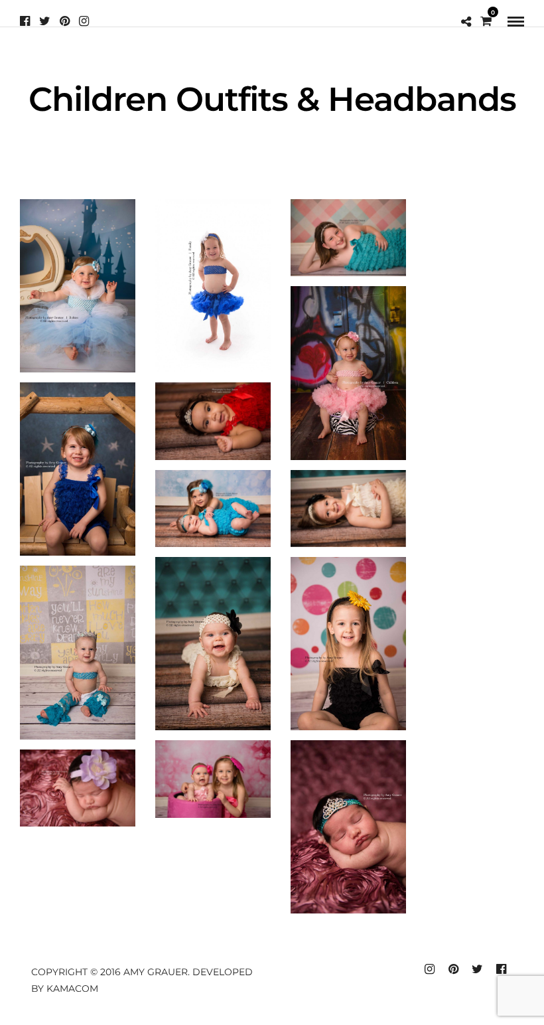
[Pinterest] (65, 21)
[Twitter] (44, 21)
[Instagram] (84, 21)
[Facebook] (25, 21)
